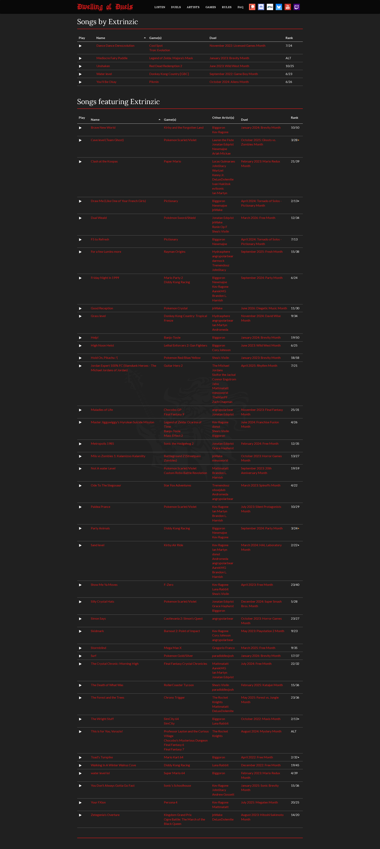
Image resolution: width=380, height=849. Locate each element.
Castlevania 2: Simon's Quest (183, 618)
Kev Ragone (220, 132)
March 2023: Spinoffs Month (260, 485)
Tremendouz (220, 265)
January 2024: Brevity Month (261, 127)
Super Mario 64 (174, 773)
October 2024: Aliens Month (229, 82)
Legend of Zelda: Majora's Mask (171, 58)
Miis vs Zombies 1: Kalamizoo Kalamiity (118, 456)
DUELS (176, 7)
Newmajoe (219, 149)
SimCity (169, 723)
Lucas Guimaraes (223, 161)
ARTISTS (193, 7)
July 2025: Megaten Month (259, 802)
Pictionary (171, 201)
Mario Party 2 (173, 277)
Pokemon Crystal (175, 308)
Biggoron (218, 127)
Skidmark (97, 631)
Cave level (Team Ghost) (107, 140)
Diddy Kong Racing (177, 282)
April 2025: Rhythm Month (259, 365)
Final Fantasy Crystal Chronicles (185, 663)
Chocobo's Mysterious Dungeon (186, 740)
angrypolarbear (222, 256)
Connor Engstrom (224, 379)
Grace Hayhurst (223, 448)
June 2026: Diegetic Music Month (264, 308)
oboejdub (218, 490)
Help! (95, 337)
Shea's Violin (220, 231)
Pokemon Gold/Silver (178, 655)
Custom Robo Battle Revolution (185, 473)
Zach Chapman (222, 402)
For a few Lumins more (106, 251)
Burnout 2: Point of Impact (182, 631)
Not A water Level (103, 468)
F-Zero (168, 584)
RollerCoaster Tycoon (179, 685)
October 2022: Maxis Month (260, 719)
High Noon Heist (102, 345)
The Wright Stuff (102, 719)
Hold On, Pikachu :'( (104, 357)
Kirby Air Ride (173, 545)
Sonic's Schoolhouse (177, 785)
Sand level (97, 545)
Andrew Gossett (223, 794)
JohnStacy (219, 166)
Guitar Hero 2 (173, 365)
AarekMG (219, 291)
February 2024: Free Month (259, 443)
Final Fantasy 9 (174, 414)
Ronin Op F (219, 227)
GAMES (210, 7)
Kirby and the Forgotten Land (183, 127)
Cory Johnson (221, 350)
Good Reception (102, 308)
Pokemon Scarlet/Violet (180, 140)
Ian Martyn (219, 193)
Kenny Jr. (218, 175)
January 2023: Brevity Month (229, 58)
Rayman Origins (174, 251)
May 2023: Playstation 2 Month (262, 631)
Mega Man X (172, 648)
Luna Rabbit (220, 589)
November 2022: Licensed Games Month (237, 45)
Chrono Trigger (174, 697)
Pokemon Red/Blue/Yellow (182, 357)
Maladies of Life (102, 409)
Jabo (215, 384)
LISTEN (159, 7)
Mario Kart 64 (173, 757)
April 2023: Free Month (257, 584)
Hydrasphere (221, 251)
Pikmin (154, 82)
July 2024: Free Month (256, 663)
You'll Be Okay (106, 82)
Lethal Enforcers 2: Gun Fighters (185, 345)
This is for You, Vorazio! (107, 731)
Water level (104, 74)
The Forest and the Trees (107, 697)
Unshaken (103, 66)
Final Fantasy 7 (174, 749)
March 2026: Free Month (258, 217)
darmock (218, 260)
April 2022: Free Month (257, 757)
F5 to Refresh (100, 239)
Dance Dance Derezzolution (115, 45)
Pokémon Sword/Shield (180, 217)
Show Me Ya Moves (104, 584)
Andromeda (220, 329)
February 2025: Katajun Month (262, 685)
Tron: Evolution (159, 50)
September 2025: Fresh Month (262, 251)
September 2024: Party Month (262, 277)
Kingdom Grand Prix (178, 815)
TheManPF (220, 397)
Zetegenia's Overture (105, 815)
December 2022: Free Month (261, 765)
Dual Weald (99, 217)
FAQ (240, 7)
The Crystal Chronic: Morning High (115, 663)
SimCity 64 (171, 719)
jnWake (217, 210)
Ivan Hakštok (221, 184)
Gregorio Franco (223, 648)
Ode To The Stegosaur (106, 485)
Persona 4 (170, 802)
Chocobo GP (172, 409)
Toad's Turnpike (102, 757)
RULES (227, 7)
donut (216, 426)
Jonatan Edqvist (223, 144)
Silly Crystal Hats (102, 601)
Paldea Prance (100, 506)
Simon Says (98, 618)
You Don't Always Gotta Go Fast (113, 785)
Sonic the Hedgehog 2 (179, 443)
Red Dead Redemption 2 (165, 66)
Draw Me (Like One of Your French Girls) (118, 201)
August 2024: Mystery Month (261, 731)
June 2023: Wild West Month (229, 66)
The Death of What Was (107, 685)
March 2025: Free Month (258, 648)
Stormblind (98, 648)
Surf (93, 655)
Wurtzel (217, 170)
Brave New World (103, 127)
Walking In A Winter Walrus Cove (113, 765)
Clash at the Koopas (104, 161)
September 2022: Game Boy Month (234, 74)
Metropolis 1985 (102, 443)
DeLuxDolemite (223, 179)
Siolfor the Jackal (224, 374)
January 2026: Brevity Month (261, 655)
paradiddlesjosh (223, 655)
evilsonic (218, 188)
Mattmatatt (220, 388)
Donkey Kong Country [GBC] (169, 74)
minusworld (220, 392)
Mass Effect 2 (173, 435)
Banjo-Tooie (172, 337)
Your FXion (98, 802)
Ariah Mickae (221, 153)
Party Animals (100, 528)
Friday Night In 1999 (105, 277)
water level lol (100, 773)
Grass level (98, 316)
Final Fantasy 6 (174, 744)
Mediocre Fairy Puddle (111, 58)
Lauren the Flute (223, 140)
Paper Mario (172, 161)
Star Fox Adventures (177, 485)
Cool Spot (156, 45)
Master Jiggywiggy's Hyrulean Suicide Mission (122, 422)
